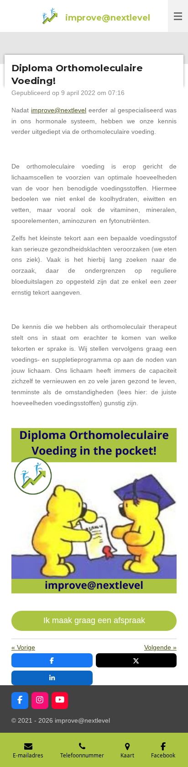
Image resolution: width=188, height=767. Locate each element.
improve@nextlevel (58, 110)
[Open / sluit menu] (178, 16)
